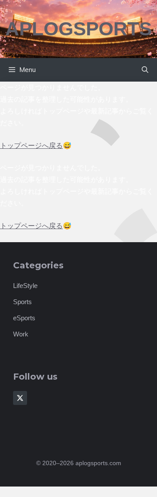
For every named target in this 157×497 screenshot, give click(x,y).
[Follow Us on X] (20, 398)
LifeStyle (25, 285)
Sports (22, 301)
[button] (145, 70)
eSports (24, 318)
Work (20, 334)
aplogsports (78, 28)
